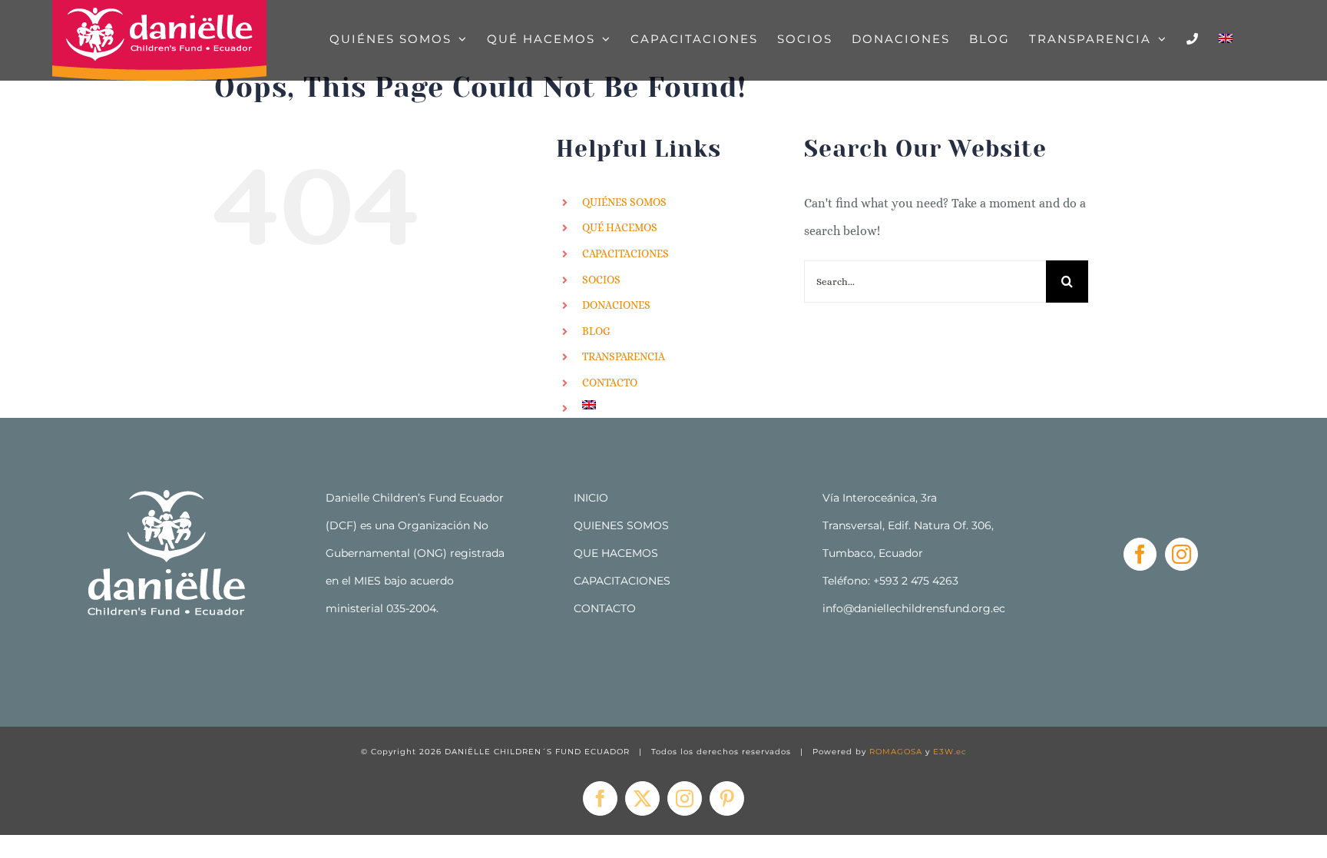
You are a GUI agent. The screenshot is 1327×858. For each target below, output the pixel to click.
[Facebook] (1140, 554)
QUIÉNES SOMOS (624, 202)
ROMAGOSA (895, 752)
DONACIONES (616, 305)
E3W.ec (950, 752)
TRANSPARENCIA (623, 356)
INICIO (591, 498)
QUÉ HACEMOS (619, 227)
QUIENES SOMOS (621, 525)
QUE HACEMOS (616, 553)
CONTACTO (609, 382)
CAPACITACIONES (625, 253)
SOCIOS (601, 279)
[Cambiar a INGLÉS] (1226, 38)
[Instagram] (1181, 554)
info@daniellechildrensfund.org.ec (913, 608)
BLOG (596, 331)
